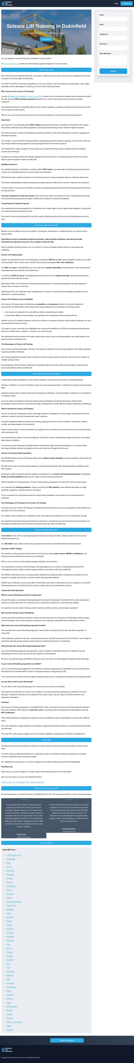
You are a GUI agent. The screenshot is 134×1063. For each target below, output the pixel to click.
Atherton (10, 999)
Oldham (10, 882)
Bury (8, 964)
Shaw (9, 913)
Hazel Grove (11, 905)
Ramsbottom (11, 987)
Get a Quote (46, 39)
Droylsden (40, 782)
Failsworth (10, 874)
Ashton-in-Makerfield (14, 1022)
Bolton (9, 991)
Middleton (10, 909)
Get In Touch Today (46, 70)
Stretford (10, 929)
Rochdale (10, 940)
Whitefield (10, 937)
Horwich (10, 1010)
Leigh (9, 1003)
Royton (9, 898)
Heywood (10, 933)
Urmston (10, 956)
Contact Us (127, 3)
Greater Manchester (14, 902)
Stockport (10, 894)
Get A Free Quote (46, 843)
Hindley (9, 1014)
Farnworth (10, 983)
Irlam (8, 979)
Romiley (10, 878)
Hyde (28, 782)
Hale (8, 968)
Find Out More (46, 740)
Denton (33, 782)
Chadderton (11, 886)
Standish (10, 1030)
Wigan (9, 1026)
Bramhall (10, 917)
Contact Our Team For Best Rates (46, 225)
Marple (9, 890)
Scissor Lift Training (10, 64)
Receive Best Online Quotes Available (46, 374)
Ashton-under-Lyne (8, 782)
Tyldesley (10, 995)
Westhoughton (12, 1006)
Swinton (10, 952)
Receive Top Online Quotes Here (46, 530)
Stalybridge (20, 782)
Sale (8, 944)
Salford (9, 925)
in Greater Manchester (25, 96)
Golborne (10, 1018)
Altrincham (11, 971)
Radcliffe (10, 960)
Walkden (10, 975)
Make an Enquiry (67, 1040)
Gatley (9, 921)
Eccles (9, 948)
